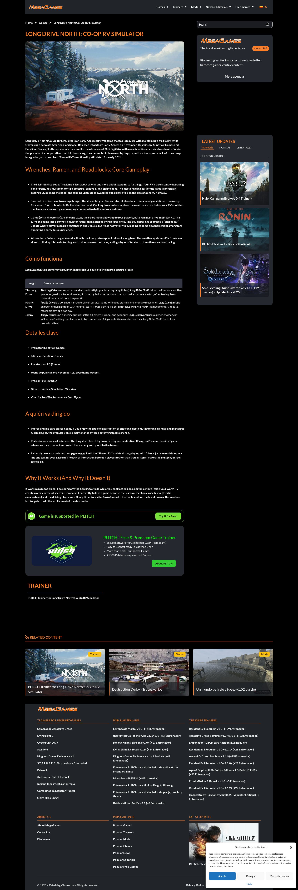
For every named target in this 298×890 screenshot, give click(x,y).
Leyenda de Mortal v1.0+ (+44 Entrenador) (139, 728)
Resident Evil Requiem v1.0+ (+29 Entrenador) (217, 728)
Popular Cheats (122, 846)
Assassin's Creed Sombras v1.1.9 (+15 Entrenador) (219, 756)
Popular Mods (121, 839)
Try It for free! (168, 516)
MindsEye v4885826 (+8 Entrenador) (135, 778)
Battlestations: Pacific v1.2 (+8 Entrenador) (139, 803)
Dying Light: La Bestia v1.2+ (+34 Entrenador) (140, 749)
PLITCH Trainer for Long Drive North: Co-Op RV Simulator (63, 597)
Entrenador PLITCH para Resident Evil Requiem (218, 742)
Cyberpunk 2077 (47, 742)
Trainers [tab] (207, 147)
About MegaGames (49, 825)
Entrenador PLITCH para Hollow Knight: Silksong (143, 785)
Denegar (251, 876)
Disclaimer (43, 839)
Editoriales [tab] (244, 147)
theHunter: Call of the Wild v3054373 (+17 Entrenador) (147, 735)
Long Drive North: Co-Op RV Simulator (77, 22)
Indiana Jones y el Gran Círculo (56, 783)
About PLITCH (164, 563)
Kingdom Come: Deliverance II (55, 756)
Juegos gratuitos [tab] (213, 155)
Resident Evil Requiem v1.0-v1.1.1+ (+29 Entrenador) (221, 749)
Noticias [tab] (224, 147)
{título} (249, 884)
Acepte (222, 876)
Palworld (42, 770)
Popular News (121, 852)
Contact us (43, 832)
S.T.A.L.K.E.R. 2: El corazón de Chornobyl (62, 763)
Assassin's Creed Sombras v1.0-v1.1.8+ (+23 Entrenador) (223, 735)
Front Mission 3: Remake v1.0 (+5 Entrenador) (217, 781)
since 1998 (260, 48)
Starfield (42, 749)
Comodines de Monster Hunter (56, 790)
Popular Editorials (124, 859)
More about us (235, 76)
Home (29, 22)
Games (43, 22)
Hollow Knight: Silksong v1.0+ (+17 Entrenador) (142, 742)
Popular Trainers (123, 832)
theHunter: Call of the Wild (53, 777)
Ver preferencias (279, 876)
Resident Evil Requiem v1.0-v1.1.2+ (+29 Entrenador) (221, 788)
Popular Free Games (125, 866)
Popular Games (122, 825)
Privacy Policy (195, 885)
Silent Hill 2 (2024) (48, 797)
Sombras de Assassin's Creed (54, 728)
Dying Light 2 (45, 735)
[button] (291, 847)
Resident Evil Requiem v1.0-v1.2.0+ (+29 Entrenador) (221, 763)
